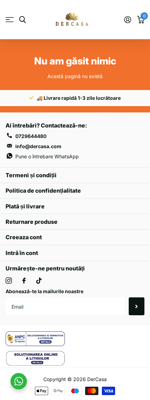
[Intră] (127, 19)
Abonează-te (136, 306)
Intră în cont (22, 252)
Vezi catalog (10, 20)
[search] (22, 20)
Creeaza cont (24, 237)
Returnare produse (32, 221)
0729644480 (30, 136)
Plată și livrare (25, 206)
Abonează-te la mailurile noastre (44, 291)
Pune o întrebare (47, 156)
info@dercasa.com (38, 146)
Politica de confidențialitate (43, 190)
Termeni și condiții (31, 175)
